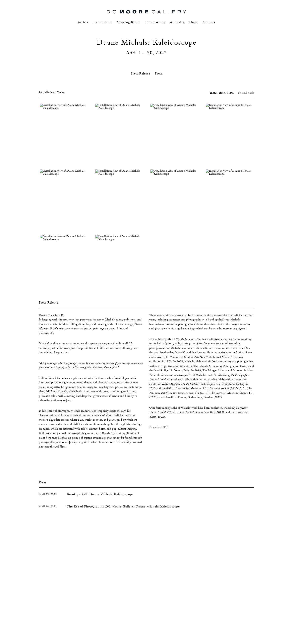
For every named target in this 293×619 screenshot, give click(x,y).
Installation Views (222, 93)
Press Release (140, 73)
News (193, 22)
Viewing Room (129, 22)
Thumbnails (246, 93)
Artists (83, 22)
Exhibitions (102, 22)
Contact (209, 22)
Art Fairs (177, 22)
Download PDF (158, 427)
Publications (155, 22)
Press (158, 73)
